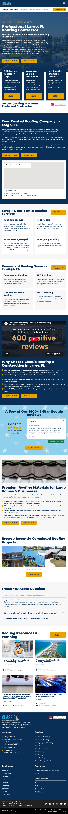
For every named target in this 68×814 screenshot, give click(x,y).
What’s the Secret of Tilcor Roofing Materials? (49, 695)
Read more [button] (32, 436)
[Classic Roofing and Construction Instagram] (57, 804)
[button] (64, 3)
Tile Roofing (8, 506)
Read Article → (8, 665)
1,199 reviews (17, 430)
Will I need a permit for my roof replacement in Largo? (26, 618)
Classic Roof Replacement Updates (13, 670)
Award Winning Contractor (11, 802)
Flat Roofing (8, 515)
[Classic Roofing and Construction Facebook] (46, 804)
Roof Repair (43, 220)
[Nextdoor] (65, 804)
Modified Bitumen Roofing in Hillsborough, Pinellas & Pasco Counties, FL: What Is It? (17, 696)
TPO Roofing (44, 275)
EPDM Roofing (45, 292)
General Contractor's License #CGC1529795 (17, 805)
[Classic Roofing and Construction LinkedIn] (50, 804)
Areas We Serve (15, 22)
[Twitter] (53, 804)
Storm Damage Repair (16, 239)
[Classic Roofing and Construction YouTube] (61, 804)
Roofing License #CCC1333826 (12, 804)
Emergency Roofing (48, 239)
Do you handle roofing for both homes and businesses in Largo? (30, 613)
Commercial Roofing (15, 275)
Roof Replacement (14, 220)
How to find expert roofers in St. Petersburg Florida (16, 661)
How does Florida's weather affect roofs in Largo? (24, 595)
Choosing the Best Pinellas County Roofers (49, 661)
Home (4, 22)
